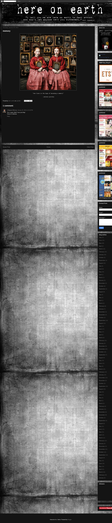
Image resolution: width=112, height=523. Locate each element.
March (101, 249)
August (101, 263)
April (100, 246)
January (101, 254)
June (100, 240)
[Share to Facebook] (30, 101)
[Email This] (25, 101)
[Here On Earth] (99, 56)
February (101, 251)
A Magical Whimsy (12, 110)
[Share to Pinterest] (31, 101)
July (100, 237)
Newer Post (6, 147)
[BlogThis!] (26, 101)
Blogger (69, 519)
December (102, 283)
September (102, 260)
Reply (8, 116)
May (100, 243)
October (101, 257)
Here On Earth (102, 54)
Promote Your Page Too (104, 57)
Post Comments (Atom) (52, 152)
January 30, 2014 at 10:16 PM (25, 110)
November (102, 314)
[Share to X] (28, 101)
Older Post (90, 147)
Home (48, 147)
